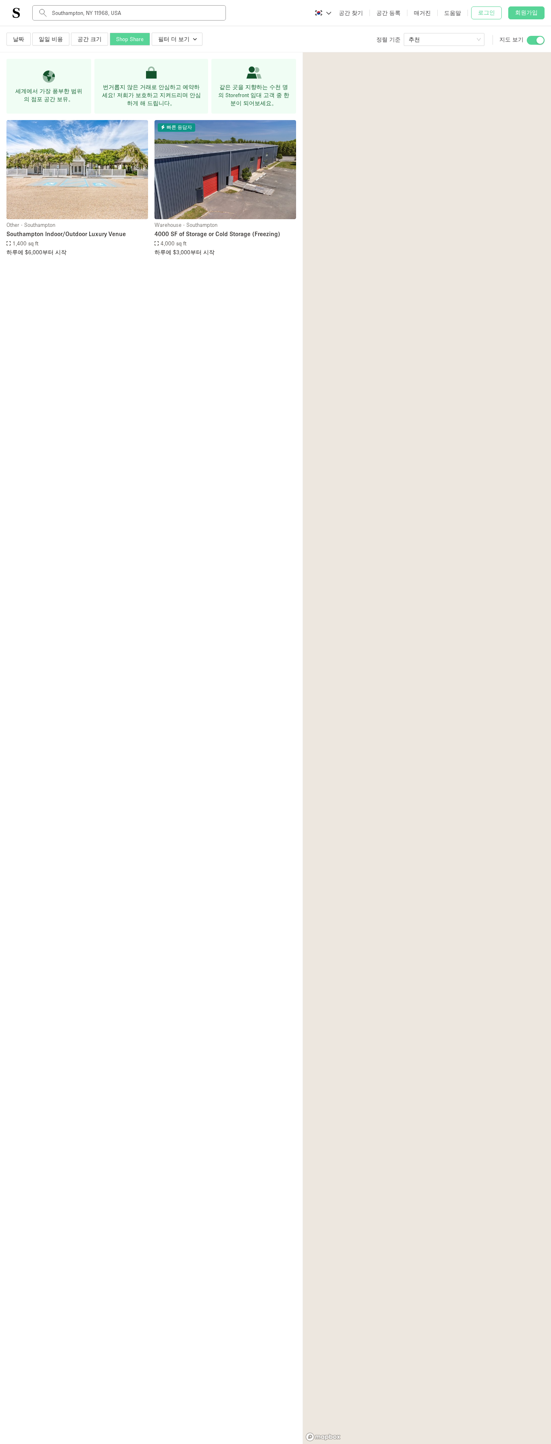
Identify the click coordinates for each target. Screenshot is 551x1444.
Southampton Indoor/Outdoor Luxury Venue (66, 233)
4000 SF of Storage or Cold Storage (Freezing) (217, 233)
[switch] (536, 40)
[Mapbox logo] (323, 1437)
